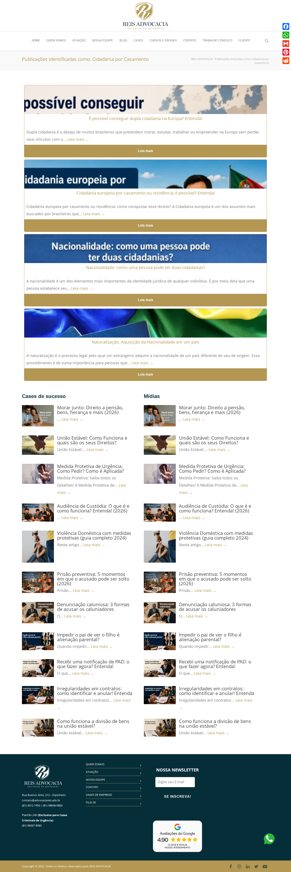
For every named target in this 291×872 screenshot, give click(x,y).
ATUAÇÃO (79, 40)
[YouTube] (265, 866)
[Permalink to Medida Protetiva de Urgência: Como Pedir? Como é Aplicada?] (38, 474)
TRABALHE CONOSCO (217, 40)
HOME (36, 40)
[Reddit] (286, 60)
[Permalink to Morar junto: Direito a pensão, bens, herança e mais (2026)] (38, 415)
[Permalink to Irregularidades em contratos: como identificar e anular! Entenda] (38, 695)
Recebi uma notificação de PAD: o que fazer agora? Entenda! (93, 663)
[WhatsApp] (286, 35)
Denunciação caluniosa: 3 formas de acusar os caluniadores (93, 606)
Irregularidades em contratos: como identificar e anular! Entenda (94, 690)
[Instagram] (239, 866)
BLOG (123, 40)
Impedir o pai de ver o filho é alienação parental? (88, 636)
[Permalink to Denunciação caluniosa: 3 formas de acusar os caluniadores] (38, 612)
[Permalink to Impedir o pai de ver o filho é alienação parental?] (38, 641)
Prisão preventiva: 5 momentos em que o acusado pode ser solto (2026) (93, 579)
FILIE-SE (91, 802)
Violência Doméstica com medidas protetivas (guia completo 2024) (94, 535)
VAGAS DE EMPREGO (99, 795)
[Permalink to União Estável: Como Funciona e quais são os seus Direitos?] (38, 445)
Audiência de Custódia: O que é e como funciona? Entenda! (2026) (93, 508)
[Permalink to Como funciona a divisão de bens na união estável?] (38, 728)
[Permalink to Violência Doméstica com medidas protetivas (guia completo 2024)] (38, 547)
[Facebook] (230, 866)
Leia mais (145, 151)
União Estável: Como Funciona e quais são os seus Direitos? (92, 440)
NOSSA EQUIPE (102, 40)
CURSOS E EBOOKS (163, 40)
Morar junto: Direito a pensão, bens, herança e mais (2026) (90, 409)
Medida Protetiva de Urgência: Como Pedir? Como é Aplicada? (90, 468)
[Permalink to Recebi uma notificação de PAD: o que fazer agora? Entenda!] (38, 668)
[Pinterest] (286, 52)
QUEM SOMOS (56, 40)
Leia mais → (78, 139)
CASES (138, 40)
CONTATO (189, 40)
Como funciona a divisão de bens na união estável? (93, 723)
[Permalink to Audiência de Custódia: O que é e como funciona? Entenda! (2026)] (38, 512)
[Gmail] (286, 43)
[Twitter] (256, 866)
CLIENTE (244, 40)
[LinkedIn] (247, 866)
